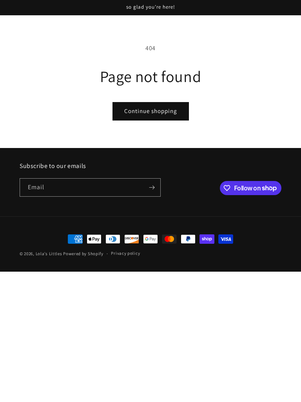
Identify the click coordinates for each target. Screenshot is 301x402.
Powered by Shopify (83, 253)
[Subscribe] (151, 187)
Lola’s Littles (49, 253)
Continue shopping (150, 111)
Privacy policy (125, 253)
